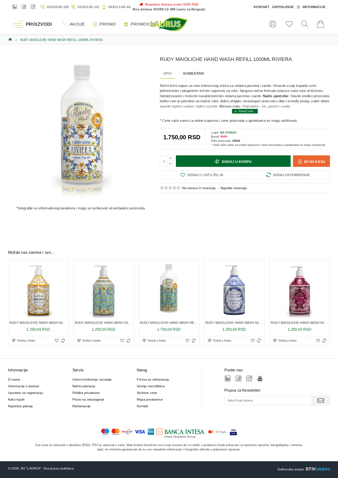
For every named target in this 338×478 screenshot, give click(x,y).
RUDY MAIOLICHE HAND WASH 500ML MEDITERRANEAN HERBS (234, 322)
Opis (167, 73)
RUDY (224, 136)
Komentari (193, 73)
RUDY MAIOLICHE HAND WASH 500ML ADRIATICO (38, 322)
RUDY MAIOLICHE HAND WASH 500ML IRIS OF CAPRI (104, 322)
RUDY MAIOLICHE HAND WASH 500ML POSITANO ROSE (300, 322)
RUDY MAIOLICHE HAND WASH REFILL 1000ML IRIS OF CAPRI (169, 322)
